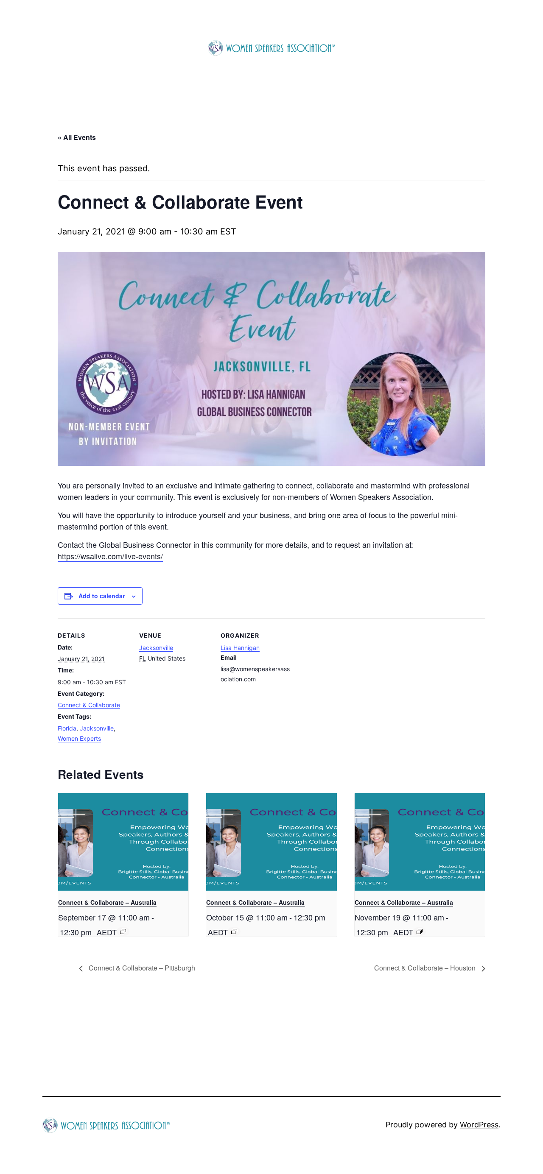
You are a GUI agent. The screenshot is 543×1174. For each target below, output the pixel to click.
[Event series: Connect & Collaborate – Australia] (123, 931)
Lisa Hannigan (240, 647)
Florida (67, 728)
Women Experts (79, 738)
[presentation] (123, 842)
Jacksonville (97, 728)
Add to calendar (101, 595)
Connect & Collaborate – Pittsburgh (141, 968)
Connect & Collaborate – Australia (107, 902)
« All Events (77, 137)
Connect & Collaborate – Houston (425, 968)
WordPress (479, 1124)
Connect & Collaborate (89, 704)
